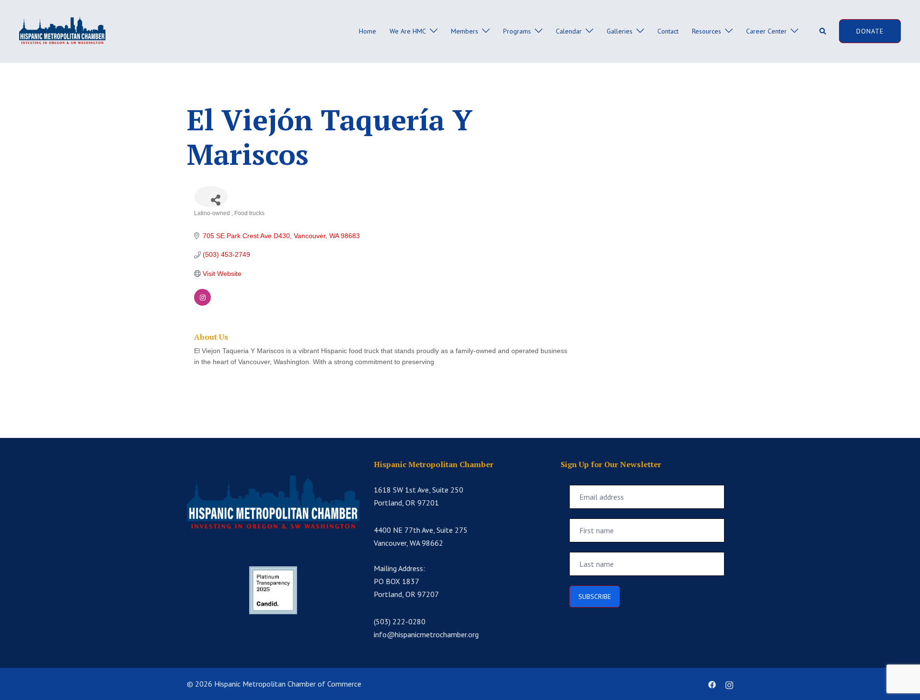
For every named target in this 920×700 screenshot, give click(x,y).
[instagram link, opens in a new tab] (729, 684)
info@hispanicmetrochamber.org (426, 634)
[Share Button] (211, 196)
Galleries (619, 31)
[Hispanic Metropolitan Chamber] (62, 30)
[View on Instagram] (202, 303)
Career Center (766, 31)
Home (367, 31)
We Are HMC (408, 31)
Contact (667, 31)
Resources (706, 31)
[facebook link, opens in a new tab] (712, 684)
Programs (517, 31)
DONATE (870, 31)
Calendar (569, 31)
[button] (823, 31)
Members (464, 31)
